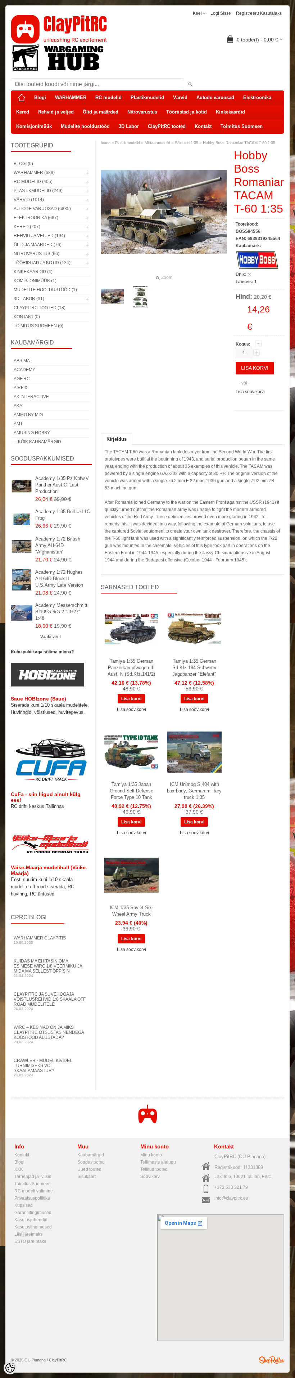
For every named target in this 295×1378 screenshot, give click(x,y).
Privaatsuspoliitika (32, 1198)
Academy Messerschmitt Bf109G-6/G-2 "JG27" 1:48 (61, 612)
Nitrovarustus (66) (36, 253)
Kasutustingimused (33, 1227)
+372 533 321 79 (231, 1187)
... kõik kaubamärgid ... (39, 441)
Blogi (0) (23, 163)
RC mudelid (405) (33, 181)
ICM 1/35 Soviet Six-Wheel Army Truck (131, 911)
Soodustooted (91, 1162)
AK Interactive (31, 396)
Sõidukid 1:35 (186, 143)
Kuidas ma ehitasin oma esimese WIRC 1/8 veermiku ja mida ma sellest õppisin (48, 968)
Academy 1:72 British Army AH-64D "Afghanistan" (57, 545)
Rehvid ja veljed (56, 112)
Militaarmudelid (157, 143)
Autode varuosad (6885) (42, 208)
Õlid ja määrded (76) (38, 244)
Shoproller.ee (271, 1360)
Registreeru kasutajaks (259, 13)
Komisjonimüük (34, 126)
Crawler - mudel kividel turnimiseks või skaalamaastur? (43, 1067)
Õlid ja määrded (100, 112)
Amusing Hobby (32, 432)
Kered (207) (27, 226)
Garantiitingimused (32, 1212)
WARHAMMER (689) (34, 172)
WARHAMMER (70, 97)
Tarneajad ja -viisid (32, 1176)
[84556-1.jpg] (140, 296)
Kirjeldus (116, 439)
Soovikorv (150, 1176)
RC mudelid (108, 97)
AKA (18, 405)
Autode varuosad (215, 97)
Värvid (180, 97)
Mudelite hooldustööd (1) (45, 289)
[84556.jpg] (112, 296)
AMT (18, 423)
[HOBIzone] (47, 685)
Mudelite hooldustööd (85, 126)
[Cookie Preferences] (10, 1367)
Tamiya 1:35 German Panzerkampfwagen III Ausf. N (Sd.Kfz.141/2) (131, 667)
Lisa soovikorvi (250, 391)
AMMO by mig (28, 414)
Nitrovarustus (142, 112)
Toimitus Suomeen (242, 126)
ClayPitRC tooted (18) (39, 307)
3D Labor (129, 126)
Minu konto (151, 1154)
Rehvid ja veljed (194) (39, 235)
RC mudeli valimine (33, 1190)
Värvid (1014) (29, 199)
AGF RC (22, 378)
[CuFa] (50, 780)
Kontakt (203, 126)
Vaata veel (50, 636)
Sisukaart (86, 1176)
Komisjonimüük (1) (35, 280)
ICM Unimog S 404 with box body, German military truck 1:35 (194, 791)
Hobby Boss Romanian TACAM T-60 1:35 (239, 143)
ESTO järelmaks (30, 1241)
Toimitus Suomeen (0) (38, 325)
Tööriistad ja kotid (186, 112)
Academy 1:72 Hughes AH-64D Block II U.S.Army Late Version (59, 578)
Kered (22, 112)
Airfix (20, 387)
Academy (24, 369)
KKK (18, 1169)
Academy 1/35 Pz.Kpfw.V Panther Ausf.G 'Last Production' (62, 485)
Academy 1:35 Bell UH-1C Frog (62, 515)
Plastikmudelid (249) (38, 190)
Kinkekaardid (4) (33, 271)
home (105, 143)
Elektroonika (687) (36, 217)
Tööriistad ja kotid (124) (42, 262)
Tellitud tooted (154, 1169)
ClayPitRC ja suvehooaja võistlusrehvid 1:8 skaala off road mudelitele (50, 1001)
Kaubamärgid (90, 1154)
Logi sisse (220, 13)
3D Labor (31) (29, 298)
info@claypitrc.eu (231, 1198)
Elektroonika (257, 97)
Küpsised (23, 1205)
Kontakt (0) (27, 316)
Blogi (40, 97)
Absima (22, 360)
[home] (21, 97)
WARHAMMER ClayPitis (40, 939)
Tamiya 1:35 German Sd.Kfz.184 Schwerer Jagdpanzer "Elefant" (194, 667)
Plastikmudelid (147, 97)
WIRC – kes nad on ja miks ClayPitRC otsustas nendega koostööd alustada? (49, 1034)
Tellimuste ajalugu (158, 1162)
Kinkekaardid (230, 112)
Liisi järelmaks (28, 1234)
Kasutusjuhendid (30, 1219)
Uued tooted (89, 1169)
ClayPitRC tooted (167, 126)
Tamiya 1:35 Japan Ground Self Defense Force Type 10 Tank (131, 791)
